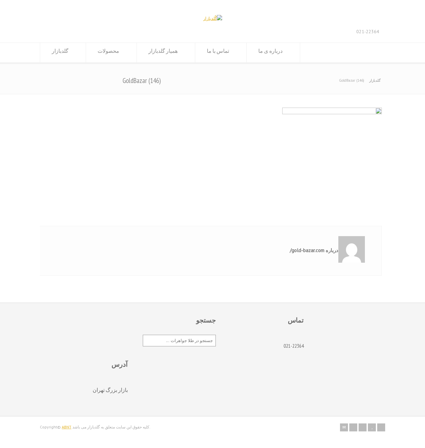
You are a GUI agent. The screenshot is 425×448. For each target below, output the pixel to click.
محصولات (108, 50)
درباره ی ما (270, 50)
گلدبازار (60, 50)
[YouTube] (372, 427)
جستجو (206, 320)
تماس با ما (218, 50)
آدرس (120, 364)
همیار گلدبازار (163, 50)
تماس (296, 320)
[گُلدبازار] (212, 18)
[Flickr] (353, 427)
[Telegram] (381, 427)
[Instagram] (363, 427)
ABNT (66, 426)
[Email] (344, 427)
